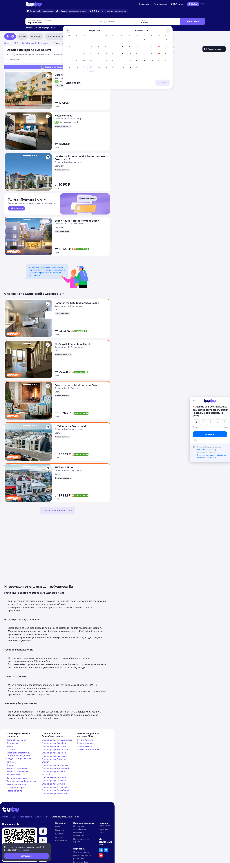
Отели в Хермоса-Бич (16, 740)
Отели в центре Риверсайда (55, 793)
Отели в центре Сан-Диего (54, 743)
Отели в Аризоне (85, 740)
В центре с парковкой (16, 778)
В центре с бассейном (17, 771)
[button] (43, 831)
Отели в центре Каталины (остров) (54, 772)
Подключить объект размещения (82, 857)
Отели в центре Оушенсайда (55, 787)
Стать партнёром (81, 852)
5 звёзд (9, 746)
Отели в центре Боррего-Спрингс (54, 760)
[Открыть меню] (203, 4)
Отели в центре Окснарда (54, 780)
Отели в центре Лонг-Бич (54, 777)
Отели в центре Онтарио (53, 784)
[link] (16, 208)
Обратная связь (103, 830)
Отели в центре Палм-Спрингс (56, 790)
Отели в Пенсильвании (88, 749)
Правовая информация (61, 838)
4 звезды (10, 749)
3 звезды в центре (15, 787)
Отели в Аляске (84, 746)
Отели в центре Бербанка (54, 752)
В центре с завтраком (16, 768)
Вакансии (59, 830)
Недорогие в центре (16, 784)
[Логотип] (33, 4)
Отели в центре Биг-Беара (54, 756)
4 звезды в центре (15, 790)
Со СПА (10, 762)
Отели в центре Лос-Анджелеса (57, 740)
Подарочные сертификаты (79, 827)
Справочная (145, 4)
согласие (201, 451)
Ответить (209, 436)
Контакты (59, 833)
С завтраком (12, 743)
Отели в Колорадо (85, 743)
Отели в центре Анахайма (54, 746)
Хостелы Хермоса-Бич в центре (21, 781)
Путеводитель (160, 4)
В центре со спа (13, 774)
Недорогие (11, 765)
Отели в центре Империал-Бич (56, 768)
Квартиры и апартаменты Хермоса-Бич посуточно (18, 754)
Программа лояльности (78, 834)
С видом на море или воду (18, 758)
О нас (57, 826)
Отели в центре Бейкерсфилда (56, 749)
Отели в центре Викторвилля (55, 765)
